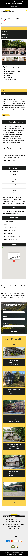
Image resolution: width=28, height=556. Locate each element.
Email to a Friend (5, 93)
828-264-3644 (19, 2)
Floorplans (4, 31)
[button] (14, 261)
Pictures (3, 28)
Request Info (4, 34)
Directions (4, 37)
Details (3, 90)
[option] (14, 48)
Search (14, 331)
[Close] (18, 254)
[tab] (14, 116)
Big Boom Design (17, 554)
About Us (14, 6)
